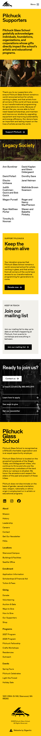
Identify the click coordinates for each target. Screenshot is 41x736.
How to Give (8, 613)
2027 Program (9, 634)
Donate (6, 595)
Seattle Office (9, 562)
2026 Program (9, 639)
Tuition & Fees (9, 583)
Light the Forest (10, 678)
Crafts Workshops (11, 648)
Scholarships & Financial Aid (15, 579)
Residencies (8, 652)
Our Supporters (10, 618)
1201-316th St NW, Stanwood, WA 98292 (17, 697)
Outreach (7, 657)
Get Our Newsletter (11, 536)
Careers (6, 527)
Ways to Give (8, 609)
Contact (6, 532)
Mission (6, 514)
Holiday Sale (8, 682)
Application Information (13, 574)
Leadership (8, 523)
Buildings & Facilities (12, 557)
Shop (5, 622)
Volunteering (8, 600)
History (6, 518)
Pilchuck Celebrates (12, 673)
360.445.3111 (28, 386)
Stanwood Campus (11, 553)
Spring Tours (8, 669)
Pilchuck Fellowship (11, 643)
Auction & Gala (9, 604)
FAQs (5, 541)
